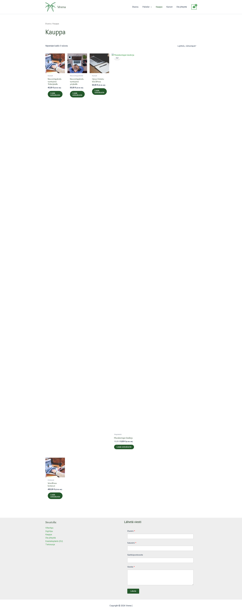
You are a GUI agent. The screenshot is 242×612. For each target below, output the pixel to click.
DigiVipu (49, 531)
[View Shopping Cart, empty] (194, 7)
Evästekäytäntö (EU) (54, 541)
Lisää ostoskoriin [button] (55, 94)
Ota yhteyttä (50, 538)
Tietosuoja (50, 544)
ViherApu (49, 528)
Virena (61, 7)
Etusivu (48, 24)
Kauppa (48, 534)
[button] (150, 7)
